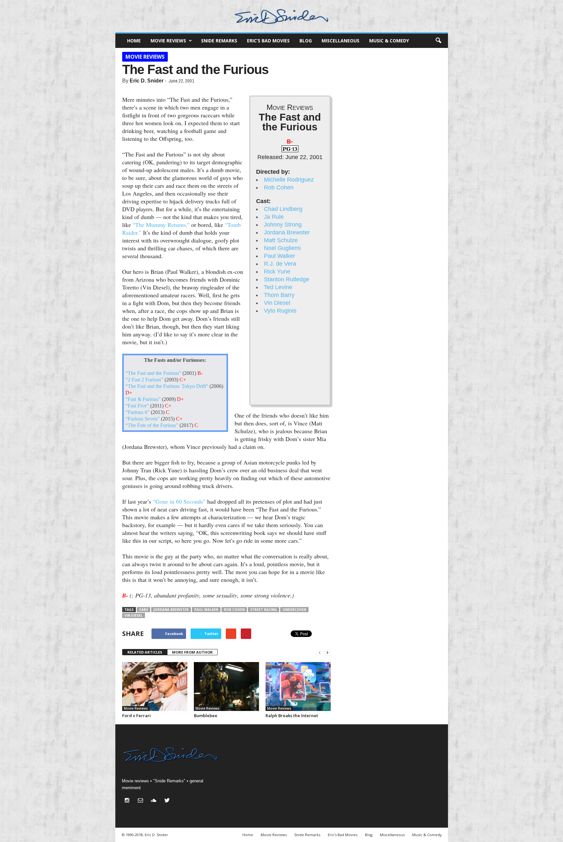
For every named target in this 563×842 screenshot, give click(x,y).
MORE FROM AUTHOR (192, 652)
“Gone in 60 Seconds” (179, 501)
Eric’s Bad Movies (268, 40)
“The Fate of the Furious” (151, 425)
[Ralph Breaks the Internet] (298, 686)
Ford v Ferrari (136, 715)
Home (134, 40)
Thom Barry (279, 295)
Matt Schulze (281, 240)
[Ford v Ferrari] (154, 686)
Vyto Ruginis (280, 310)
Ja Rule (274, 217)
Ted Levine (278, 287)
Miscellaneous (340, 40)
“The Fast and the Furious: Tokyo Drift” (166, 386)
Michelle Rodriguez (289, 179)
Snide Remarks (219, 40)
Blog (305, 40)
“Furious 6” (137, 412)
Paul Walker (279, 256)
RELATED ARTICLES (144, 652)
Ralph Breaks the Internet (292, 715)
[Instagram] (128, 801)
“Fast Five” (137, 406)
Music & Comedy (389, 40)
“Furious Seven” (142, 419)
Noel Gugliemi (282, 248)
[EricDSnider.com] (281, 16)
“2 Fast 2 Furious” (144, 380)
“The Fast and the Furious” (153, 373)
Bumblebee (205, 715)
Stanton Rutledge (286, 279)
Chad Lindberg (283, 209)
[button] (438, 41)
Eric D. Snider (147, 80)
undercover (294, 609)
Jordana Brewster (287, 232)
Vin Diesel (277, 303)
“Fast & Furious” (143, 399)
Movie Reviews (168, 40)
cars (143, 609)
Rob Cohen (279, 187)
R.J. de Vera (280, 263)
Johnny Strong (283, 224)
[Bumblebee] (226, 686)
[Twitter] (168, 801)
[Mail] (142, 801)
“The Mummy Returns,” (161, 225)
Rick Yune (277, 271)
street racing (263, 609)
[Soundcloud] (155, 801)
